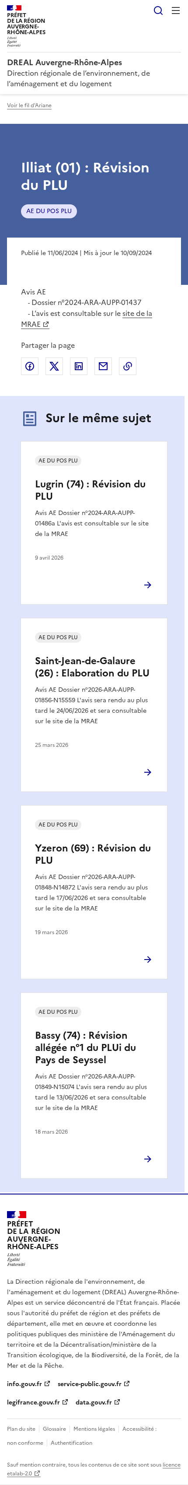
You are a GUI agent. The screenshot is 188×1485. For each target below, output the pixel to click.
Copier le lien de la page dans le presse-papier (127, 366)
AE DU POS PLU (49, 211)
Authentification (71, 1443)
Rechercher (158, 10)
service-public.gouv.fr (90, 1384)
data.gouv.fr (94, 1402)
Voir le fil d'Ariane (29, 105)
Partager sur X (54, 366)
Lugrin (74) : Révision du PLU (90, 490)
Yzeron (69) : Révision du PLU (93, 854)
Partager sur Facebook (29, 366)
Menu (176, 10)
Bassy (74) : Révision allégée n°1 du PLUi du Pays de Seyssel (85, 1047)
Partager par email (103, 366)
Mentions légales (94, 1429)
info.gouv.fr (24, 1384)
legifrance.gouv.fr (33, 1402)
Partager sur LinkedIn (78, 366)
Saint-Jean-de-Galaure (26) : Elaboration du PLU (92, 667)
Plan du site (21, 1429)
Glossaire (54, 1429)
